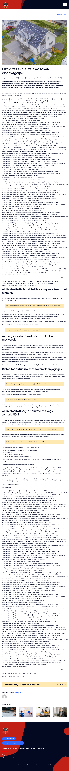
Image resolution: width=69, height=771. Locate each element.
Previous (59, 14)
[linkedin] (50, 764)
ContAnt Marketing (42, 764)
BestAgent (5, 676)
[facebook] (46, 764)
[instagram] (48, 764)
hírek (16, 676)
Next (64, 14)
